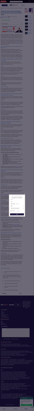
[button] (24, 194)
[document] (17, 205)
